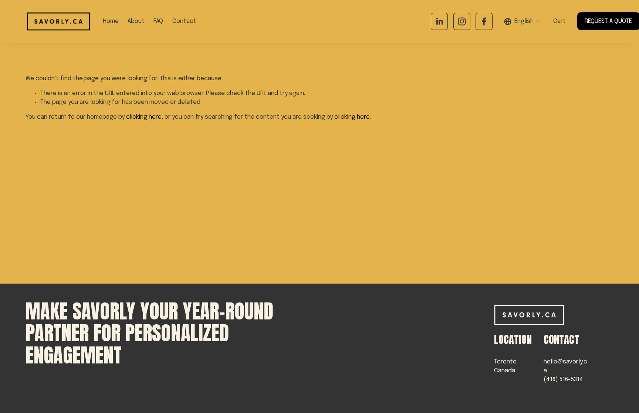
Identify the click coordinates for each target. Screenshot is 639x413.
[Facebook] (484, 21)
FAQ (158, 21)
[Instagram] (461, 21)
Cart (559, 21)
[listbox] (523, 21)
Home (111, 21)
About (136, 21)
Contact (184, 21)
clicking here (144, 117)
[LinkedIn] (439, 21)
